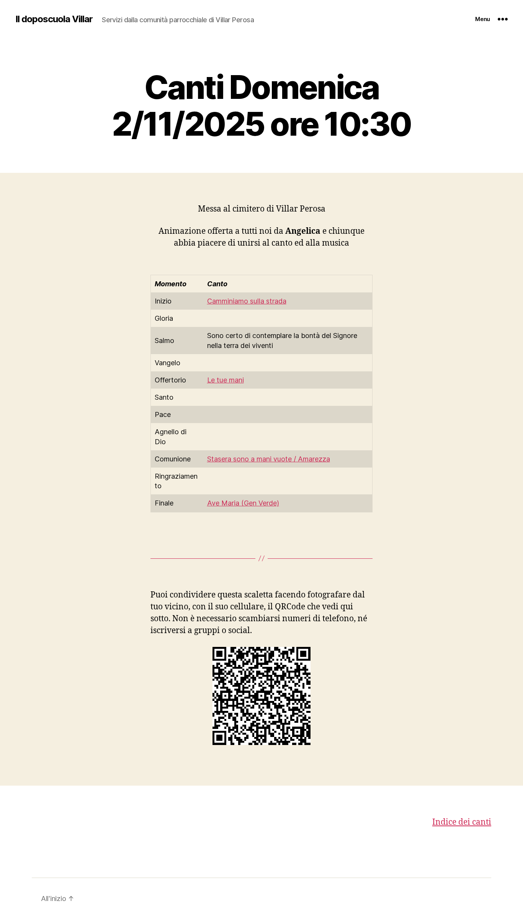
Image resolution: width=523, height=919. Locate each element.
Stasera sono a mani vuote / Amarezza (268, 459)
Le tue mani (225, 380)
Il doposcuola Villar (54, 19)
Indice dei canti (461, 822)
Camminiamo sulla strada (246, 301)
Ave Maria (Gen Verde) (243, 503)
